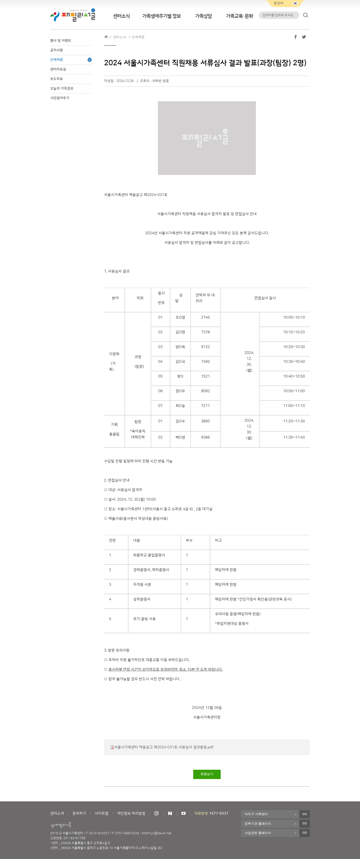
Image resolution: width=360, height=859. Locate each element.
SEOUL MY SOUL (74, 825)
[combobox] (270, 814)
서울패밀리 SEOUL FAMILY (72, 15)
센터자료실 (58, 69)
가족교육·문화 (239, 16)
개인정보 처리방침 (131, 813)
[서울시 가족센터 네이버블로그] (170, 813)
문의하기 (79, 813)
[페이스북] (295, 38)
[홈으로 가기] (106, 37)
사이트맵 (101, 813)
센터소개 (57, 813)
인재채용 (56, 60)
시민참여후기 (59, 98)
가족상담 (203, 16)
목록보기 (207, 774)
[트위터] (303, 38)
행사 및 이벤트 (60, 41)
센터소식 (121, 16)
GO (304, 814)
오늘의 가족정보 (61, 89)
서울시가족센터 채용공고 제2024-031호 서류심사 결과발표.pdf (164, 747)
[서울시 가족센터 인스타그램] (156, 813)
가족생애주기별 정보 (161, 16)
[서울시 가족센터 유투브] (183, 813)
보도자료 (56, 79)
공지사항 (56, 50)
